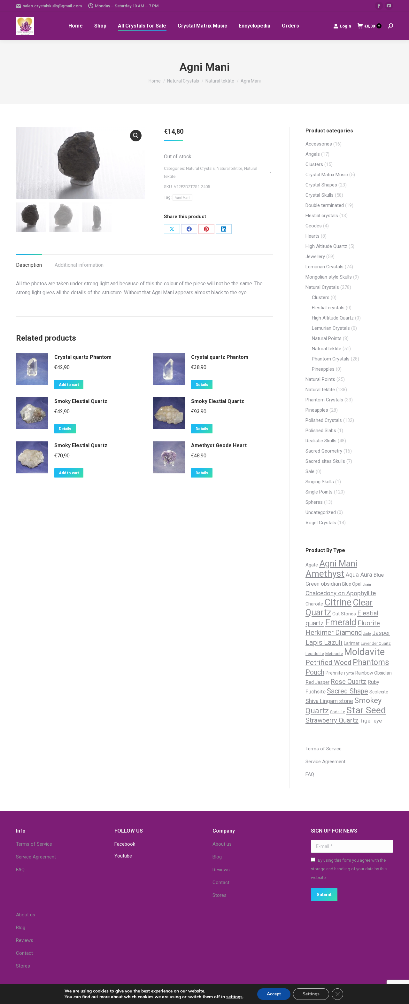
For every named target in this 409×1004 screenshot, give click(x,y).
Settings (311, 994)
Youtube (123, 856)
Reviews (221, 870)
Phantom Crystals (331, 359)
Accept (274, 994)
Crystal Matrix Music (326, 175)
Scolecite (378, 691)
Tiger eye (371, 720)
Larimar (351, 643)
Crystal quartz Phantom (83, 357)
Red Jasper (317, 682)
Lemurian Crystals (324, 267)
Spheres (314, 502)
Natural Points (327, 338)
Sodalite (337, 711)
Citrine (337, 602)
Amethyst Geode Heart (219, 445)
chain (367, 584)
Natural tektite (229, 168)
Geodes (313, 226)
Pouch (314, 672)
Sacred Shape (347, 691)
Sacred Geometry (323, 451)
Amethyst (324, 573)
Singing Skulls (319, 482)
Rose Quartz (349, 681)
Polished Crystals (323, 420)
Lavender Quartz (376, 643)
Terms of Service (323, 749)
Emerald (340, 622)
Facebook (124, 844)
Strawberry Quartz (332, 720)
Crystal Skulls (319, 195)
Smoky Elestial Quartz (80, 401)
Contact (220, 882)
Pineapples (323, 369)
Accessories (318, 144)
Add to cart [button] (69, 385)
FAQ (309, 774)
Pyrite (349, 673)
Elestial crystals (321, 215)
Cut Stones (344, 614)
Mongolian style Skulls (328, 277)
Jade (367, 634)
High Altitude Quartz (326, 246)
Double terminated (324, 205)
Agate (311, 565)
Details (202, 385)
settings (234, 997)
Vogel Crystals (320, 523)
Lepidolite (314, 653)
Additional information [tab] (79, 265)
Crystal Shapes (321, 185)
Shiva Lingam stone (329, 701)
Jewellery (315, 256)
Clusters (314, 164)
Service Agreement (325, 761)
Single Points (319, 492)
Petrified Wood (328, 663)
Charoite (314, 603)
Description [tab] (29, 265)
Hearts (312, 236)
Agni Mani (182, 197)
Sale (309, 471)
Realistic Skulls (320, 441)
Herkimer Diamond (333, 632)
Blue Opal (351, 584)
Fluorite (369, 623)
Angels (312, 154)
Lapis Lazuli (324, 642)
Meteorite (334, 653)
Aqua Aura (359, 574)
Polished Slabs (320, 430)
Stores (219, 895)
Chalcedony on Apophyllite (340, 593)
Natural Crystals (200, 168)
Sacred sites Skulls (325, 461)
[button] (136, 135)
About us (222, 844)
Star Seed (366, 710)
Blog (217, 857)
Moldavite (364, 651)
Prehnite (334, 673)
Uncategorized (320, 512)
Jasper (381, 632)
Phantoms (371, 662)
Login (345, 26)
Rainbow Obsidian (373, 673)
